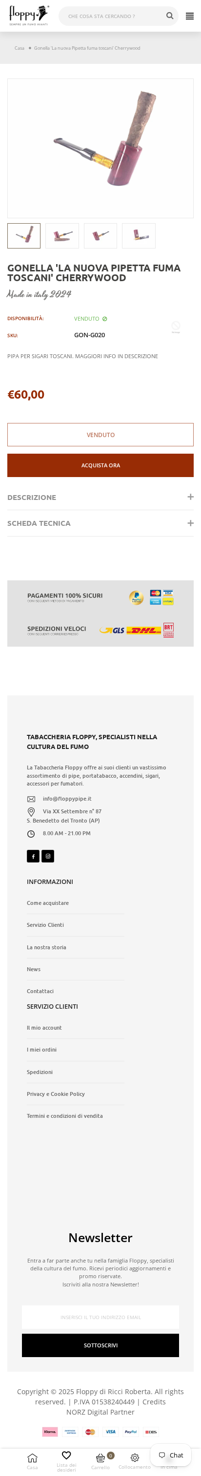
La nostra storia (46, 947)
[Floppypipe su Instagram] (47, 856)
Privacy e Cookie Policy (56, 1094)
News (33, 969)
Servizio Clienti (45, 925)
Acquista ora (100, 465)
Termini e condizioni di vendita (65, 1116)
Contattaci (40, 991)
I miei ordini (42, 1050)
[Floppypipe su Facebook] (33, 856)
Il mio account (44, 1028)
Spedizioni (40, 1072)
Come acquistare (48, 903)
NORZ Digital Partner (100, 1412)
